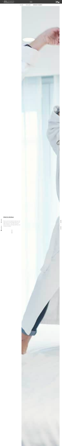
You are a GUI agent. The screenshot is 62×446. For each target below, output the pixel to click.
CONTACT (60, 228)
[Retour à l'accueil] (8, 2)
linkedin (1, 220)
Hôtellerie (28, 4)
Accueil (21, 4)
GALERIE (60, 221)
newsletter (1, 228)
